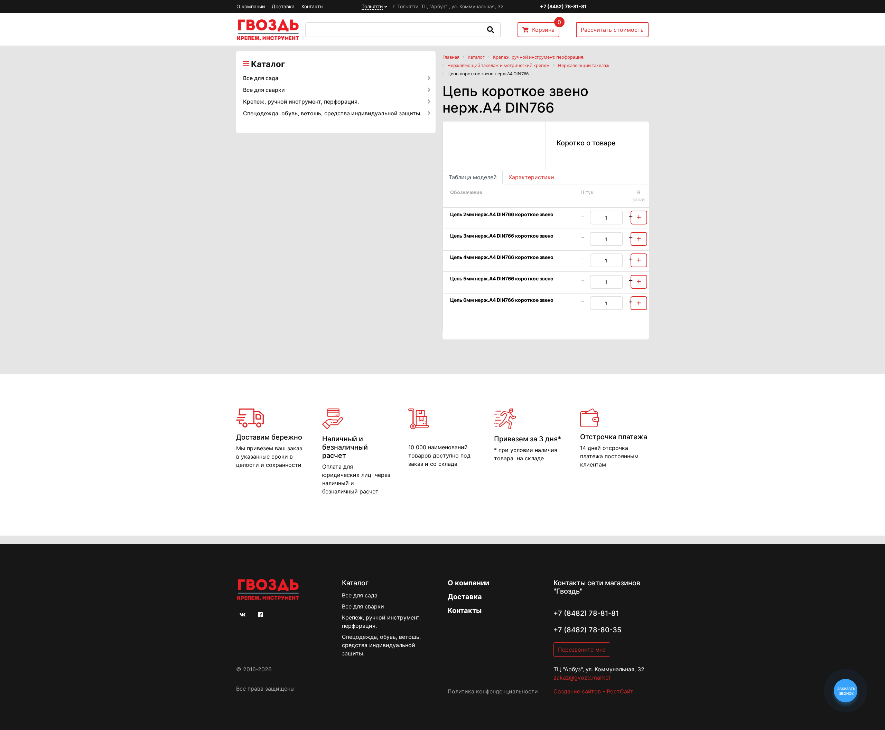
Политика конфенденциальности (493, 691)
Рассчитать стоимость (612, 29)
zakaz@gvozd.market (582, 677)
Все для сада (260, 78)
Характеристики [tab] (531, 177)
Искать (490, 29)
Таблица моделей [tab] (473, 177)
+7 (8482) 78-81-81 (563, 6)
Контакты (312, 6)
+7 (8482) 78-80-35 (587, 630)
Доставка (283, 6)
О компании (250, 6)
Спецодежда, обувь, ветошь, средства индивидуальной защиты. (332, 113)
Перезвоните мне (582, 649)
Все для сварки (264, 89)
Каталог (268, 64)
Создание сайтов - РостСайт (593, 691)
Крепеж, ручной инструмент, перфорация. (301, 101)
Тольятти (372, 6)
